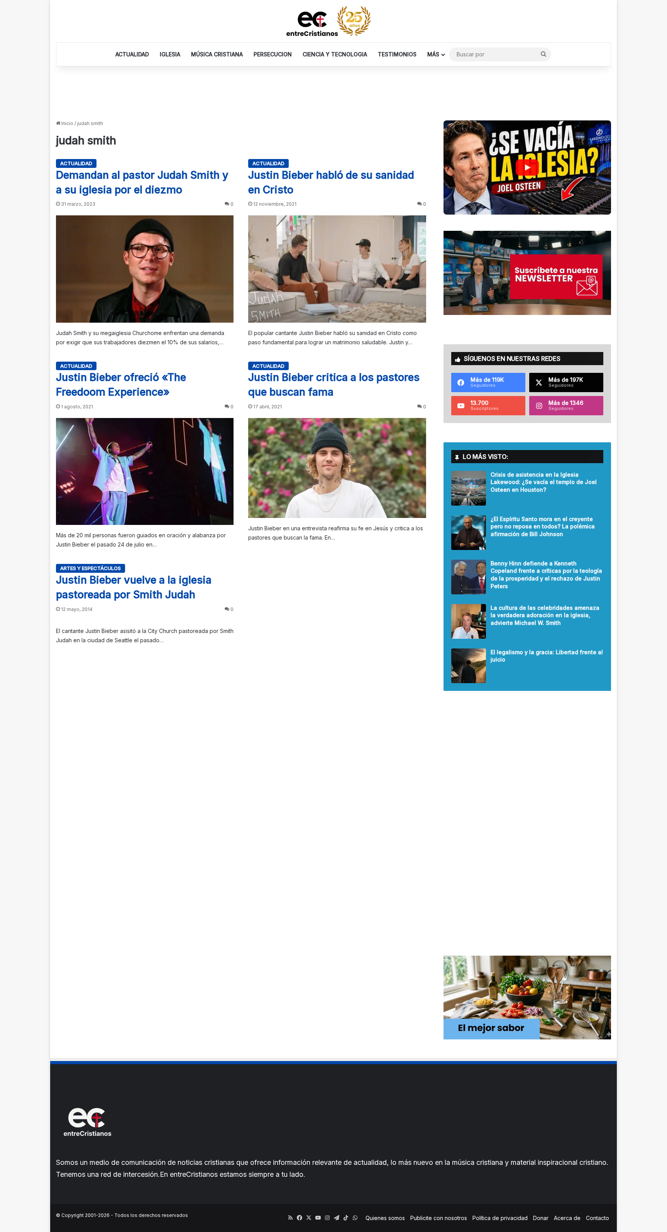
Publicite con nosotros (438, 1218)
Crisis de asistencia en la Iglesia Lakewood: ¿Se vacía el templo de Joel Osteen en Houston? (544, 482)
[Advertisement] (333, 91)
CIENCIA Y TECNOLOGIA (335, 54)
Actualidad (76, 163)
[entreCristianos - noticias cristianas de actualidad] (333, 21)
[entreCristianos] (87, 1152)
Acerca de (567, 1218)
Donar (540, 1218)
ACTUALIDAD (132, 54)
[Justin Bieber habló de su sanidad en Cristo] (337, 268)
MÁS (433, 54)
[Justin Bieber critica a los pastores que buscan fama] (337, 468)
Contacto (597, 1218)
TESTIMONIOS (397, 54)
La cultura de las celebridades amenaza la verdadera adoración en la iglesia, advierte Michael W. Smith (545, 615)
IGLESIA (170, 54)
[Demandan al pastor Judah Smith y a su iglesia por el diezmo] (145, 268)
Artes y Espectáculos (90, 568)
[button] (527, 167)
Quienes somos (385, 1218)
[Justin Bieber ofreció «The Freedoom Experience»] (145, 471)
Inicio (66, 123)
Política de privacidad (500, 1218)
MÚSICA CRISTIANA (217, 54)
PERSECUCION (273, 54)
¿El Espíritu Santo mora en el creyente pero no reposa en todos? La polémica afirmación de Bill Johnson (543, 526)
